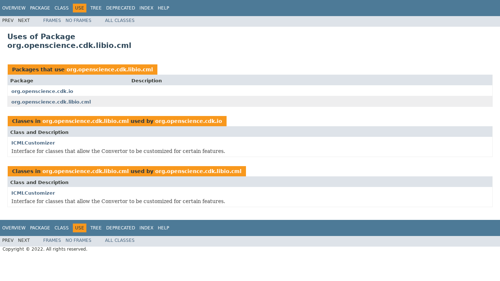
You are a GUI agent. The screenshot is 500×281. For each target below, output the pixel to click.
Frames (52, 20)
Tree (96, 8)
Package (40, 8)
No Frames (79, 20)
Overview (14, 8)
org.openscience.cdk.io (42, 91)
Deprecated (120, 8)
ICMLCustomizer (33, 143)
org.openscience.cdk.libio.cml (110, 69)
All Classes (120, 20)
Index (146, 8)
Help (163, 8)
